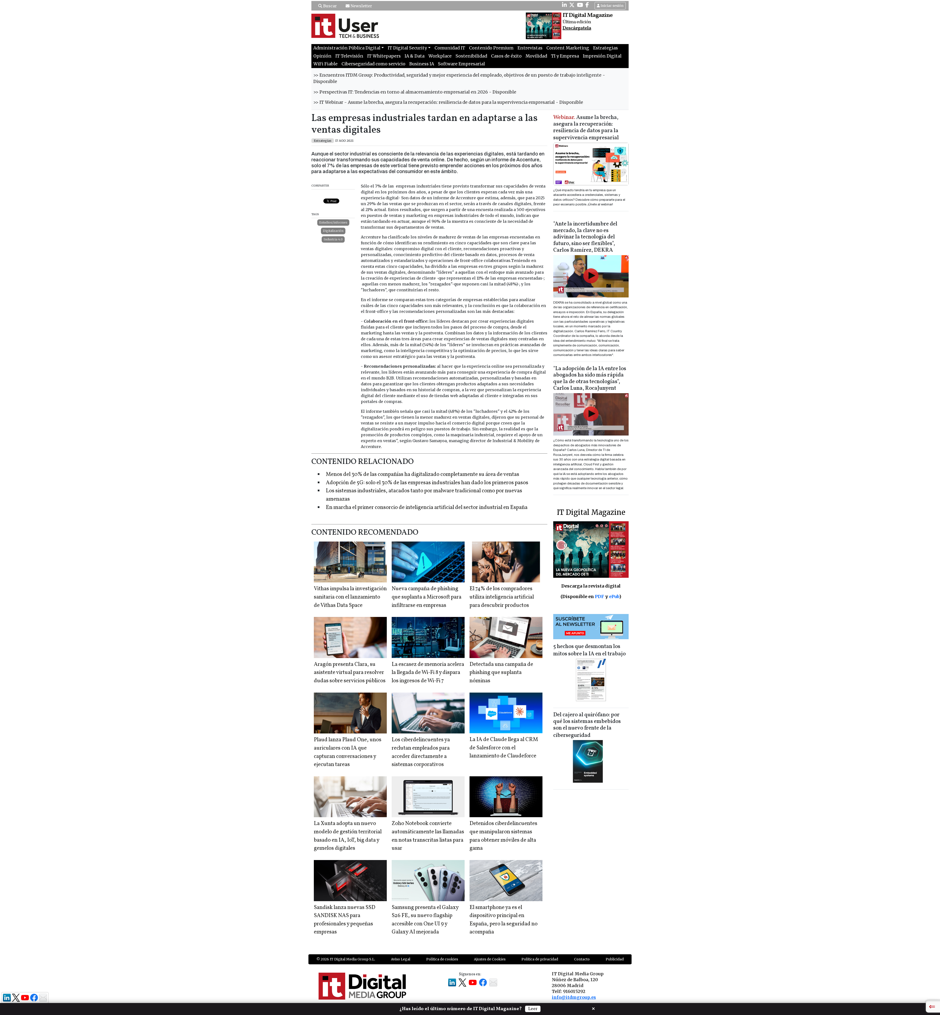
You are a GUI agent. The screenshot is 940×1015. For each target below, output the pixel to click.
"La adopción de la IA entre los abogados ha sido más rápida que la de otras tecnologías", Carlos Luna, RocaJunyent (589, 378)
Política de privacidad (539, 959)
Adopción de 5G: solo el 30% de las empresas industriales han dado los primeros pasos (427, 483)
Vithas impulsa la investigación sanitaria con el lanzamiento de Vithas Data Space (350, 597)
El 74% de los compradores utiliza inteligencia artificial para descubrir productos (502, 597)
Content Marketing (567, 48)
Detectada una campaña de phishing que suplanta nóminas (501, 673)
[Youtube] (580, 4)
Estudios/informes (333, 222)
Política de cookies (442, 959)
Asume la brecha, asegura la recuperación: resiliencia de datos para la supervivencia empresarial (586, 128)
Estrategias (605, 48)
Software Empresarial (461, 64)
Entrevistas (529, 48)
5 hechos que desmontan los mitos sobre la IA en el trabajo (589, 650)
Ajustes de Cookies (489, 959)
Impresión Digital (602, 56)
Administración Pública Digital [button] (346, 48)
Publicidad (615, 959)
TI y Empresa (565, 56)
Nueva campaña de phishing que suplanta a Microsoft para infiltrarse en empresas (426, 597)
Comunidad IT (450, 48)
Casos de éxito (506, 56)
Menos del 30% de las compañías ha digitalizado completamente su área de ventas (422, 474)
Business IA (421, 64)
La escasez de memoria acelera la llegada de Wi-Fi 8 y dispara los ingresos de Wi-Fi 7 (428, 673)
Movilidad (536, 56)
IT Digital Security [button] (407, 48)
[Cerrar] (593, 1008)
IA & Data (414, 56)
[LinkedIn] (564, 4)
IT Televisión (349, 56)
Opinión (322, 56)
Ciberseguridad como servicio (373, 64)
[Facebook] (587, 4)
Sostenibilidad (471, 56)
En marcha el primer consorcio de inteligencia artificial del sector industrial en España (427, 507)
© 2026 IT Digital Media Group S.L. (346, 959)
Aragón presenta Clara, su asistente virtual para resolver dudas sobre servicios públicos (350, 673)
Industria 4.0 (333, 239)
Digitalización (333, 231)
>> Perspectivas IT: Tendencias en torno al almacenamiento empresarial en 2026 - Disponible (414, 92)
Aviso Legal (400, 959)
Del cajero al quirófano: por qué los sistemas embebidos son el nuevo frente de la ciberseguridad (587, 725)
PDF (599, 596)
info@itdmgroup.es (574, 997)
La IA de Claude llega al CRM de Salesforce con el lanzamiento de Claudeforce (504, 748)
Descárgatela (577, 28)
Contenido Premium (491, 48)
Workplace (440, 56)
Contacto (582, 959)
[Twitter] (572, 4)
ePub (614, 596)
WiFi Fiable (325, 64)
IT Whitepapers (384, 56)
